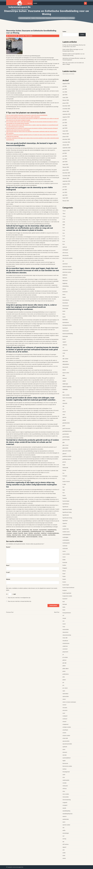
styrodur (65, 755)
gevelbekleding (25, 531)
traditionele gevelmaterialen (34, 535)
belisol (64, 289)
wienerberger (66, 833)
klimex (64, 570)
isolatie (64, 526)
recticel (64, 704)
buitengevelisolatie (67, 325)
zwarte (64, 858)
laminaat (65, 604)
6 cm (64, 236)
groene (64, 462)
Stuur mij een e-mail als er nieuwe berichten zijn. (19, 601)
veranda (64, 783)
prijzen (64, 679)
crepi (31, 529)
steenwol (65, 752)
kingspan (65, 568)
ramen (64, 699)
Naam (8, 565)
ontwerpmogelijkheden (53, 533)
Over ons (30, 3)
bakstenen (65, 280)
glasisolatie (65, 448)
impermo (65, 523)
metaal (64, 618)
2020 (64, 224)
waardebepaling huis (67, 813)
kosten (64, 582)
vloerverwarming (67, 799)
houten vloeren (66, 481)
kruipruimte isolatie (67, 596)
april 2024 (65, 161)
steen (64, 749)
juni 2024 (65, 156)
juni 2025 (65, 122)
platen (64, 665)
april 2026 (65, 94)
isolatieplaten (66, 540)
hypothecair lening (67, 512)
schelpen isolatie (67, 727)
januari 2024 (65, 170)
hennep (64, 470)
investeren (9, 533)
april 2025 (65, 128)
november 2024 (66, 142)
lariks (64, 607)
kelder (64, 559)
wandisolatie (66, 819)
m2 (63, 615)
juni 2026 (65, 89)
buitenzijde (65, 336)
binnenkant (65, 303)
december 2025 (66, 105)
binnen (64, 297)
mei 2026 (65, 92)
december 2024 (66, 139)
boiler (64, 311)
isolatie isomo (66, 531)
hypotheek (65, 520)
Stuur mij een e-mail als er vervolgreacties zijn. (19, 597)
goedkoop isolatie (67, 456)
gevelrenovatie (66, 439)
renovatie (65, 707)
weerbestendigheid (11, 536)
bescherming (25, 529)
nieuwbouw (65, 640)
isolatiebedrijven (67, 534)
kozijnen (65, 590)
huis (64, 492)
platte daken (66, 668)
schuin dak (65, 738)
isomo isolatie (66, 554)
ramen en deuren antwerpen (69, 702)
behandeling (65, 286)
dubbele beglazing (67, 386)
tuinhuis (64, 769)
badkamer (65, 275)
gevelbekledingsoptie (35, 531)
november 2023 (66, 175)
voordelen (44, 535)
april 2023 (65, 195)
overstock (65, 649)
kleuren (26, 533)
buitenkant (65, 328)
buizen (64, 339)
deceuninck (65, 367)
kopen (64, 576)
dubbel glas (65, 384)
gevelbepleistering (67, 431)
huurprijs (65, 498)
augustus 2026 (66, 83)
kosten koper (66, 584)
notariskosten (66, 643)
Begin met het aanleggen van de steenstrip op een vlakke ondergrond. (23, 117)
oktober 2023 (66, 178)
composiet (65, 350)
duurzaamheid (43, 529)
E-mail (8, 572)
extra (64, 414)
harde (64, 464)
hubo (64, 490)
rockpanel (65, 716)
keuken (64, 565)
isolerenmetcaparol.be (19, 7)
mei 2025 (65, 125)
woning (40, 536)
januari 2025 (65, 136)
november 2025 (66, 108)
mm (63, 621)
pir (63, 654)
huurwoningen (66, 501)
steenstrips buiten (16, 535)
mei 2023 (65, 192)
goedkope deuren (67, 459)
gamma (64, 417)
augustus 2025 (66, 117)
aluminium (65, 263)
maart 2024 (65, 164)
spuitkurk (65, 746)
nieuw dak (65, 637)
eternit (64, 411)
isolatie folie (66, 529)
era (63, 409)
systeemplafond (66, 758)
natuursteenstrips (67, 635)
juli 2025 (65, 119)
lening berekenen (67, 612)
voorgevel (65, 805)
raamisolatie (66, 696)
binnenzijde (65, 308)
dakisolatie (65, 361)
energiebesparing (52, 529)
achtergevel (65, 250)
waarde (64, 808)
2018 (64, 222)
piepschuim (65, 651)
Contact (35, 3)
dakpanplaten (66, 364)
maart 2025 (65, 131)
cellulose (65, 344)
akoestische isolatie (67, 258)
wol (63, 836)
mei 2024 (65, 159)
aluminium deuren (67, 266)
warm (64, 822)
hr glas (64, 484)
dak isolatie (65, 358)
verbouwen (65, 785)
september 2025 (66, 114)
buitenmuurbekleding (68, 333)
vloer (64, 791)
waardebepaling (66, 811)
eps (63, 406)
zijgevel (64, 847)
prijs (64, 677)
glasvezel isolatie (67, 451)
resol (64, 713)
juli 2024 (65, 153)
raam (64, 691)
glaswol (64, 453)
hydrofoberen (66, 503)
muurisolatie (66, 629)
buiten (33, 18)
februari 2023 (66, 200)
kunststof (65, 598)
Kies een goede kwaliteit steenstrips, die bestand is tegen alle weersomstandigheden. (27, 115)
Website (8, 579)
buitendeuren (66, 322)
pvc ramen (65, 688)
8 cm (64, 241)
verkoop (64, 788)
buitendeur (65, 319)
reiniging (9, 535)
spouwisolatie (66, 741)
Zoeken (64, 31)
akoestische (66, 255)
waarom (64, 816)
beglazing (65, 283)
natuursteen (37, 533)
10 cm (64, 210)
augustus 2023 (66, 184)
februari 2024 (66, 167)
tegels (64, 760)
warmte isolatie (66, 825)
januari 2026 (65, 103)
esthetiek (9, 531)
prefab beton (66, 674)
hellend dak (65, 467)
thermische (65, 763)
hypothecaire (66, 515)
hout (43, 531)
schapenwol (65, 724)
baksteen (18, 529)
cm (63, 347)
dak (63, 356)
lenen (64, 610)
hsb (63, 487)
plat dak (64, 663)
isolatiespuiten (66, 543)
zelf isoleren (66, 844)
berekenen (65, 291)
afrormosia (65, 252)
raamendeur (65, 693)
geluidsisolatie (66, 423)
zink (64, 850)
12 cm (64, 216)
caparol (64, 342)
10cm (64, 213)
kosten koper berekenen (68, 587)
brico (64, 314)
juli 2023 (65, 186)
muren (64, 624)
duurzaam (35, 529)
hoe (63, 473)
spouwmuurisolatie (67, 744)
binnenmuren (66, 305)
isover (64, 557)
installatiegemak (49, 531)
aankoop (65, 247)
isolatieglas (65, 537)
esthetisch (14, 531)
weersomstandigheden (32, 536)
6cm (64, 238)
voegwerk (65, 802)
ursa (64, 777)
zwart (64, 855)
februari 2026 (66, 100)
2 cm (64, 219)
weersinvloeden (21, 536)
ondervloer (65, 646)
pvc (63, 685)
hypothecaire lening (67, 517)
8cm (64, 244)
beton (64, 294)
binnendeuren (66, 300)
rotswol (64, 721)
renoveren (65, 710)
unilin (64, 774)
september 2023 (66, 181)
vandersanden (66, 780)
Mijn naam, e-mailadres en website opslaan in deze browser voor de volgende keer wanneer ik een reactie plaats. (31, 589)
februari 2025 (66, 133)
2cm (64, 227)
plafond (64, 660)
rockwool (65, 718)
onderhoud (43, 533)
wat (63, 827)
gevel (19, 531)
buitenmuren (66, 330)
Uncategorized (66, 771)
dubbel (64, 381)
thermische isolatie (67, 766)
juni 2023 (65, 189)
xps (63, 841)
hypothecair (65, 506)
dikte (64, 375)
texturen (24, 535)
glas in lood (65, 445)
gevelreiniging (66, 437)
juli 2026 (65, 86)
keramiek (20, 533)
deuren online (66, 372)
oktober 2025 (66, 111)
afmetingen (12, 529)
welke (64, 830)
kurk (64, 601)
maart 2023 (65, 198)
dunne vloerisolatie (67, 397)
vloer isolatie (66, 794)
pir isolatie (65, 657)
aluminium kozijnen (67, 269)
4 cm (64, 230)
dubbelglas (65, 389)
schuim (64, 732)
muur (64, 626)
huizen (64, 495)
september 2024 (66, 147)
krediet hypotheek (67, 593)
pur (63, 682)
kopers (64, 579)
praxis (64, 671)
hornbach (65, 476)
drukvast (65, 378)
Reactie (8, 547)
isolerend (15, 533)
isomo (64, 551)
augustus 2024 (66, 150)
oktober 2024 (66, 145)
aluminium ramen (67, 272)
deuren (64, 370)
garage (64, 420)
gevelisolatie (66, 434)
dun (63, 392)
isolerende (65, 548)
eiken (64, 400)
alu (63, 261)
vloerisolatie (66, 797)
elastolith (65, 403)
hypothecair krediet (67, 509)
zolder (64, 852)
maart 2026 (65, 97)
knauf (64, 573)
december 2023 (66, 172)
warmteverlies (51, 535)
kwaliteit (31, 533)
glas (64, 442)
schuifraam (65, 730)
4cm (64, 233)
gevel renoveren (66, 428)
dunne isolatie (66, 395)
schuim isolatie (66, 735)
